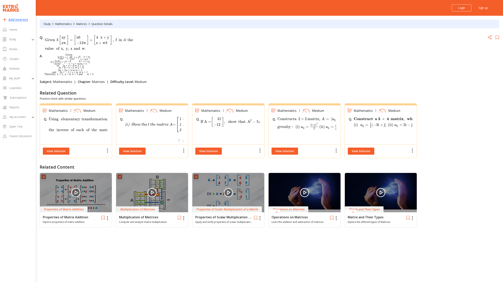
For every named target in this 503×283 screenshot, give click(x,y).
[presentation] (89, 42)
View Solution (56, 151)
